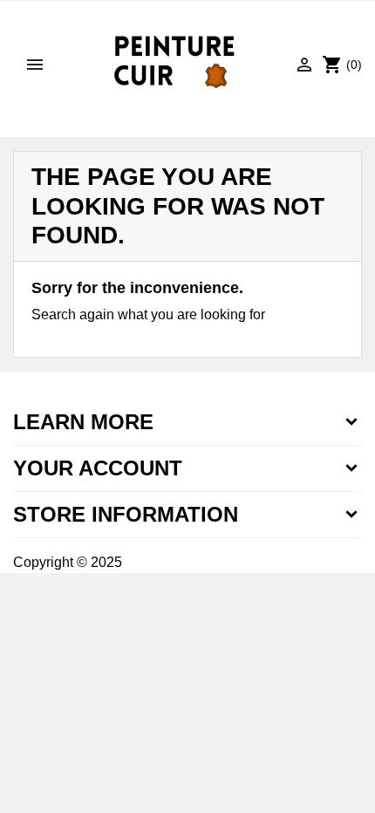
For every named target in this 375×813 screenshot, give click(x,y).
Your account (97, 468)
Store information (125, 514)
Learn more (83, 422)
